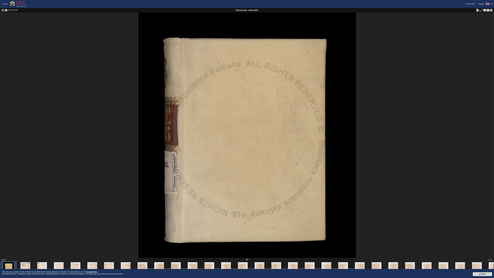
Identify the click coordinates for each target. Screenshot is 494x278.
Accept (482, 274)
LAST (490, 260)
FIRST (4, 260)
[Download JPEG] (478, 10)
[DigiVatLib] (18, 6)
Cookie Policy (91, 272)
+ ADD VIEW (470, 4)
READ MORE (13, 10)
